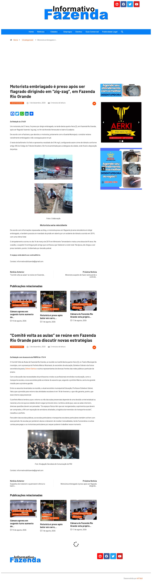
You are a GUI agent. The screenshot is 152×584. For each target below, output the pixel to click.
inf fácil (139, 578)
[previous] (103, 122)
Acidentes (47, 305)
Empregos (68, 32)
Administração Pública (22, 302)
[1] (121, 95)
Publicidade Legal (109, 32)
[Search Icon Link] (122, 32)
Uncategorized (27, 40)
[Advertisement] (76, 63)
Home (31, 32)
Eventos (79, 32)
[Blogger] (117, 4)
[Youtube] (137, 4)
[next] (139, 122)
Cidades (53, 32)
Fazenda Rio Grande (20, 305)
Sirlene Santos (31, 369)
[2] (122, 141)
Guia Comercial (92, 32)
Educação (77, 308)
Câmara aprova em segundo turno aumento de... (21, 314)
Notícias (40, 32)
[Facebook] (123, 4)
